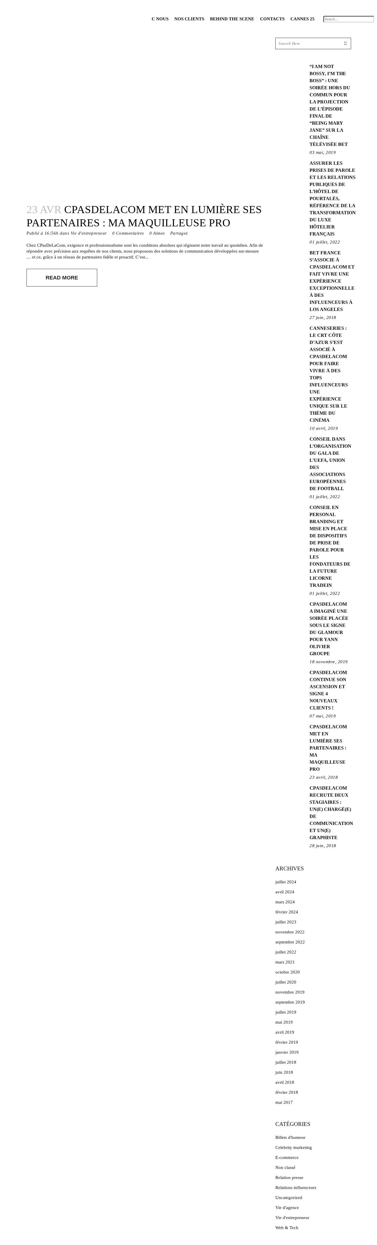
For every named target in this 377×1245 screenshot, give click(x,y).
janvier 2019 (287, 1052)
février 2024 (286, 912)
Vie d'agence (287, 1207)
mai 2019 (284, 1022)
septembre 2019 (290, 1002)
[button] (348, 11)
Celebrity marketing (293, 1147)
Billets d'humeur (290, 1137)
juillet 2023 (285, 922)
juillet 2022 (285, 952)
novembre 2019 (290, 992)
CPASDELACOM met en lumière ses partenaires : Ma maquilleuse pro (328, 748)
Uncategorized (288, 1197)
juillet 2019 (285, 1012)
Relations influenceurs (295, 1187)
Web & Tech (286, 1227)
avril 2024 (284, 892)
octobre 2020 (287, 972)
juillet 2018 (285, 1062)
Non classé (285, 1167)
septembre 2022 (290, 942)
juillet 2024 (285, 882)
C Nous (160, 19)
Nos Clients (189, 19)
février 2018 (286, 1092)
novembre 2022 (290, 932)
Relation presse (289, 1177)
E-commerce (287, 1157)
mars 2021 (285, 962)
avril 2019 (284, 1032)
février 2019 (286, 1042)
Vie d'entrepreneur (89, 233)
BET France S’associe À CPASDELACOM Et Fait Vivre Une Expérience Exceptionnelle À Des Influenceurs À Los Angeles (332, 281)
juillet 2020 (285, 982)
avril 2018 (284, 1082)
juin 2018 (284, 1072)
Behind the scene (232, 19)
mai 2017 (284, 1102)
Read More (62, 278)
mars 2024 (285, 902)
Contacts (272, 19)
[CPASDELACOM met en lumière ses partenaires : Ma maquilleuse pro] (145, 117)
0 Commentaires (128, 233)
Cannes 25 (302, 19)
